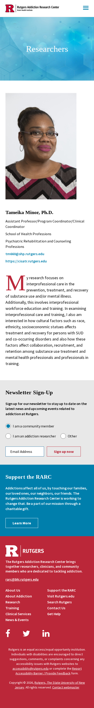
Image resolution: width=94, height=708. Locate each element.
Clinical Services (18, 614)
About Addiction (18, 596)
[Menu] (86, 8)
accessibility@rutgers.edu (31, 668)
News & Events (17, 619)
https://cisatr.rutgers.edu (26, 261)
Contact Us (56, 608)
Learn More (22, 523)
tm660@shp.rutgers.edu (24, 254)
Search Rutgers (59, 602)
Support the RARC (61, 590)
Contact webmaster (65, 687)
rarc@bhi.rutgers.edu (22, 579)
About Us (12, 590)
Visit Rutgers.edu (60, 596)
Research (12, 602)
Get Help (54, 614)
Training (12, 608)
